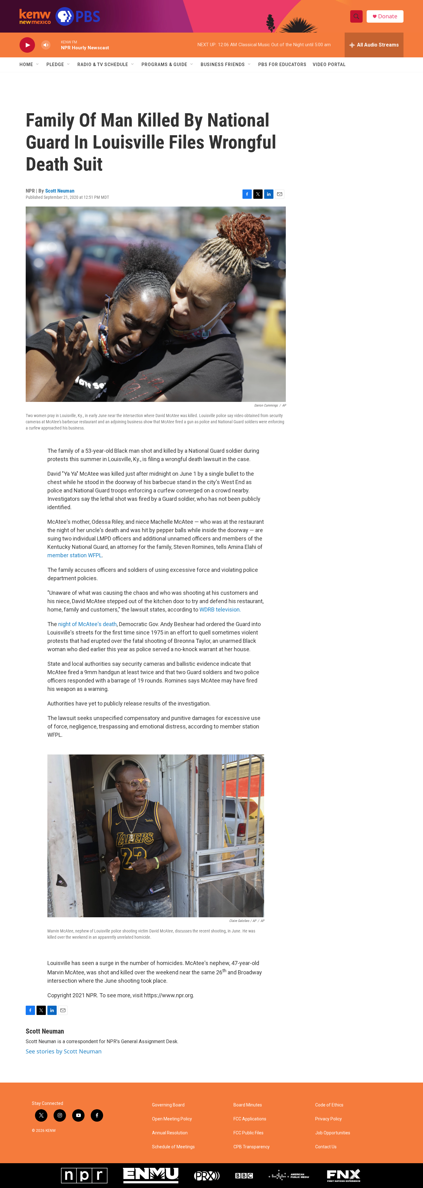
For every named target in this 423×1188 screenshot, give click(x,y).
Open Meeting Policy (172, 1119)
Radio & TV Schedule (102, 64)
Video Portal (329, 64)
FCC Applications (249, 1119)
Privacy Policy (328, 1119)
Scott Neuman (59, 191)
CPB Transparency (251, 1147)
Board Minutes (247, 1105)
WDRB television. (220, 609)
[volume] (46, 45)
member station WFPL (74, 555)
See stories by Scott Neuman (64, 1051)
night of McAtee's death (87, 624)
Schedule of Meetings (173, 1147)
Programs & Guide (164, 64)
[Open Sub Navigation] (37, 64)
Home (26, 64)
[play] (27, 45)
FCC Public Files (248, 1133)
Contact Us (326, 1147)
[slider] (56, 45)
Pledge (55, 64)
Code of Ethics (329, 1105)
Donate (387, 16)
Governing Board (168, 1105)
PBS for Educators (282, 64)
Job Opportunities (332, 1133)
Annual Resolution (170, 1133)
